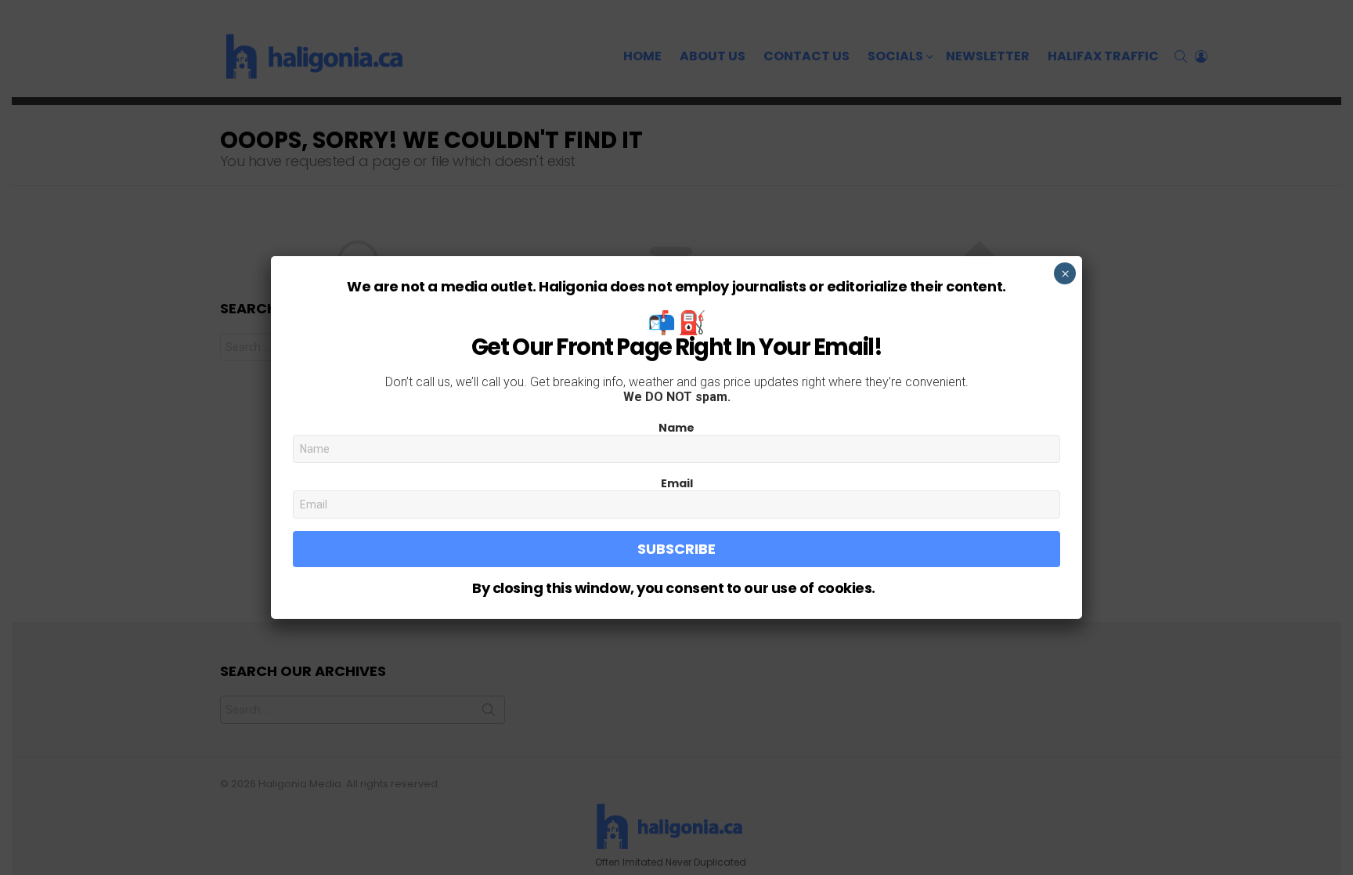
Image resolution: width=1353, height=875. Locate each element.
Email (677, 483)
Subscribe (676, 549)
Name (676, 428)
